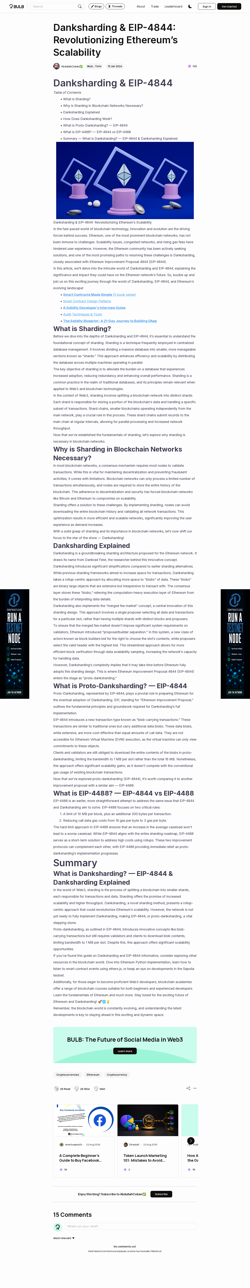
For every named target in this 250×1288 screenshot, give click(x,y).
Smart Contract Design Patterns (87, 301)
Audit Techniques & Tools (82, 314)
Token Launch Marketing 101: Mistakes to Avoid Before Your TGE (145, 1158)
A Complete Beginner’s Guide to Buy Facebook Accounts (79, 1158)
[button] (141, 6)
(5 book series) (124, 295)
